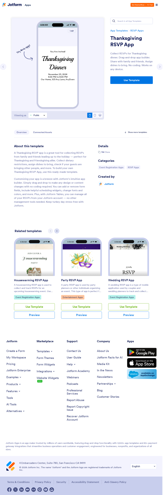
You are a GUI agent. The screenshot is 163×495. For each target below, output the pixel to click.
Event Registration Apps (111, 167)
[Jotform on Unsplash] (52, 489)
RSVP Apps (137, 30)
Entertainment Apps (73, 297)
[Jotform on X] (15, 489)
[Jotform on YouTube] (45, 489)
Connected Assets (42, 132)
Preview (34, 315)
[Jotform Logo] (12, 5)
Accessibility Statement (85, 482)
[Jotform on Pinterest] (39, 489)
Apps (28, 4)
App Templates (119, 30)
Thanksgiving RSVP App (126, 41)
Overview (22, 132)
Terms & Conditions (18, 482)
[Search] (113, 21)
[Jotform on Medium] (27, 489)
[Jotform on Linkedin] (21, 489)
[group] (34, 280)
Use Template (132, 80)
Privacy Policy (43, 482)
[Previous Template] (3, 67)
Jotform (109, 184)
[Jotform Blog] (33, 489)
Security (61, 482)
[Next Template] (160, 67)
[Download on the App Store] (142, 363)
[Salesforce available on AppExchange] (142, 374)
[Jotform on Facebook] (9, 489)
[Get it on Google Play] (142, 352)
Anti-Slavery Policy (115, 482)
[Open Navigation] (156, 4)
